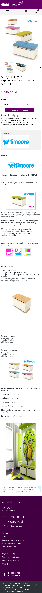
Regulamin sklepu (9, 553)
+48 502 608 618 (15, 516)
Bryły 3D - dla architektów (12, 543)
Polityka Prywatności (10, 557)
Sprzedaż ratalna (9, 546)
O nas (4, 536)
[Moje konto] (26, 12)
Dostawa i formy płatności (13, 539)
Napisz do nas (14, 526)
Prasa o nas (6, 563)
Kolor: (4, 99)
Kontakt (5, 533)
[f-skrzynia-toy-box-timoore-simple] (21, 67)
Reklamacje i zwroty (10, 560)
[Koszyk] (36, 12)
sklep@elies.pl (14, 521)
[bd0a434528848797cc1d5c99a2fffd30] (8, 67)
